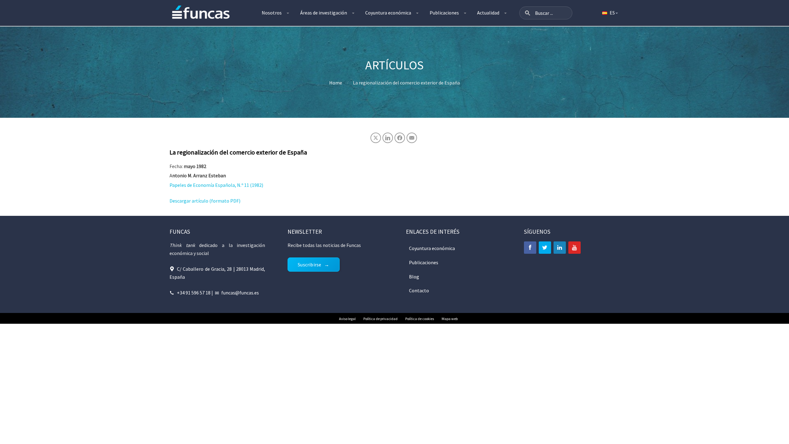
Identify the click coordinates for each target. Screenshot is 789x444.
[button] (527, 13)
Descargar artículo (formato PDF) (205, 201)
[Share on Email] (412, 138)
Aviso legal (347, 318)
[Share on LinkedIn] (387, 138)
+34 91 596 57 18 (194, 293)
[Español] (609, 13)
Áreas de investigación (323, 13)
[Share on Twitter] (375, 138)
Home (335, 83)
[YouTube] (574, 247)
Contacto (419, 290)
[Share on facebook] (399, 138)
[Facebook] (530, 247)
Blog (414, 276)
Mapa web (450, 318)
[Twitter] (545, 247)
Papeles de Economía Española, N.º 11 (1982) (216, 185)
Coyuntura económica (388, 13)
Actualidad (488, 13)
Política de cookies (419, 318)
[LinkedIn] (560, 247)
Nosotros (272, 13)
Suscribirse (309, 264)
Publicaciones (444, 13)
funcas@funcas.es (240, 293)
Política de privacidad (380, 318)
